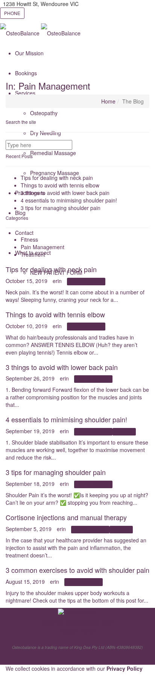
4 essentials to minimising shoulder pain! (69, 200)
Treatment (33, 254)
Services (25, 93)
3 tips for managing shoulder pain (60, 208)
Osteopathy (44, 113)
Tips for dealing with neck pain (57, 177)
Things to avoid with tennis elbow (60, 185)
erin (57, 281)
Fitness (29, 239)
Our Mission (29, 53)
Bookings (26, 73)
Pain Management (42, 247)
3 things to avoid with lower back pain (65, 192)
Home (108, 101)
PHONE (12, 13)
